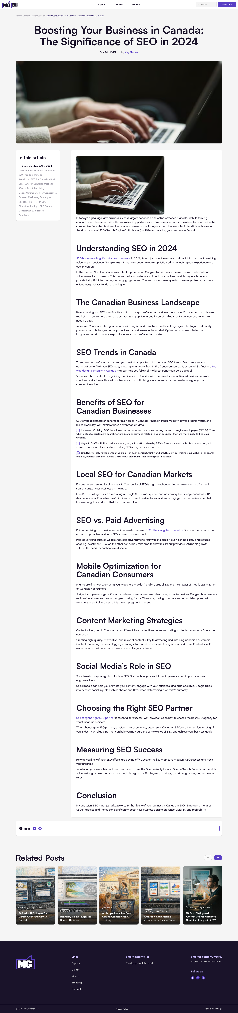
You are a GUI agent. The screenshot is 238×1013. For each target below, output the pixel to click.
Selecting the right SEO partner (95, 717)
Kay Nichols (131, 52)
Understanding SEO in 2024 (37, 166)
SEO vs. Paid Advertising (31, 188)
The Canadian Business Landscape (36, 170)
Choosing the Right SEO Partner (35, 206)
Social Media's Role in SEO (32, 202)
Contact (76, 988)
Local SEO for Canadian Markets (35, 184)
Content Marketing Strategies (34, 197)
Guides (119, 4)
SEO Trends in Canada (30, 175)
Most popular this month (140, 963)
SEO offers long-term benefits (164, 530)
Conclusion (24, 215)
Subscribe (227, 4)
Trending (135, 4)
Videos (75, 976)
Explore (76, 963)
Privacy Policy (122, 1009)
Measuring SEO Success (31, 211)
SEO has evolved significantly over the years (103, 258)
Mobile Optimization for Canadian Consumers (37, 193)
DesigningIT (217, 1009)
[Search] (198, 4)
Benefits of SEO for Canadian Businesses (37, 179)
